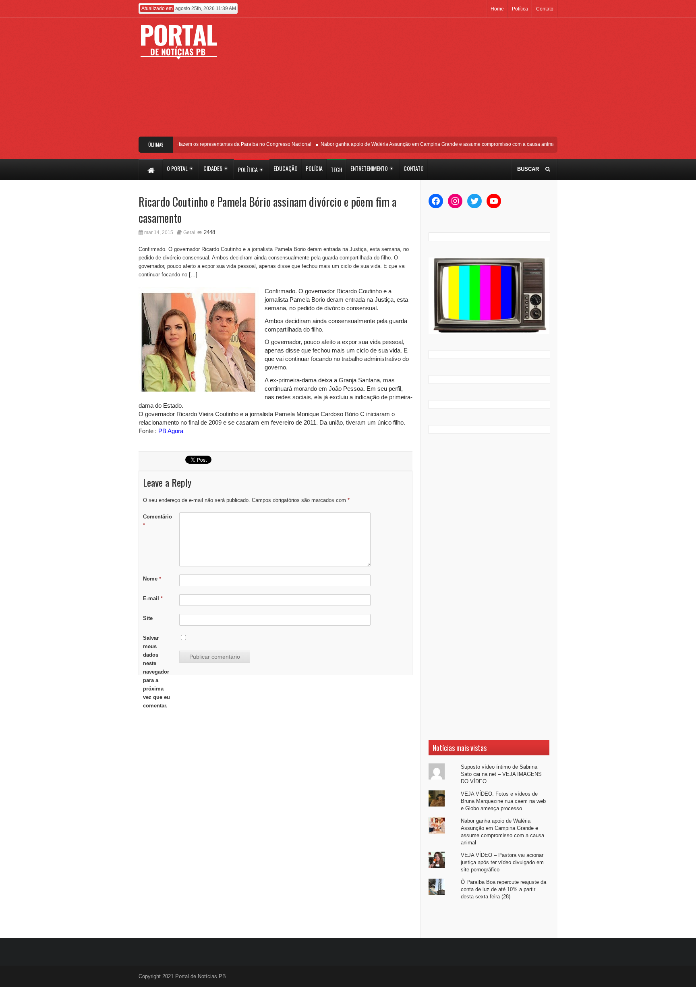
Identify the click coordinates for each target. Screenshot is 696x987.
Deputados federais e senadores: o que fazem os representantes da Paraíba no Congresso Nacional (191, 144)
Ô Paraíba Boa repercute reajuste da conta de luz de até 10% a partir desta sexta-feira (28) (503, 889)
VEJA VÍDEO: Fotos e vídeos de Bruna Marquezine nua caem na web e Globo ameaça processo (503, 801)
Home (497, 9)
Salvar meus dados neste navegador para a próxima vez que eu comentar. (156, 672)
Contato (544, 9)
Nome (152, 579)
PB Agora (170, 430)
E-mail (153, 598)
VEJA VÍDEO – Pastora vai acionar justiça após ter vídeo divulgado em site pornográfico (502, 862)
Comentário (157, 521)
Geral (189, 232)
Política (520, 9)
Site (148, 618)
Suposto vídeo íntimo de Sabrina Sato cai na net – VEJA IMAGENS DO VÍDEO (501, 774)
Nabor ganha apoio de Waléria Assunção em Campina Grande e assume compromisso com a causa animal (429, 144)
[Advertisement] (407, 80)
